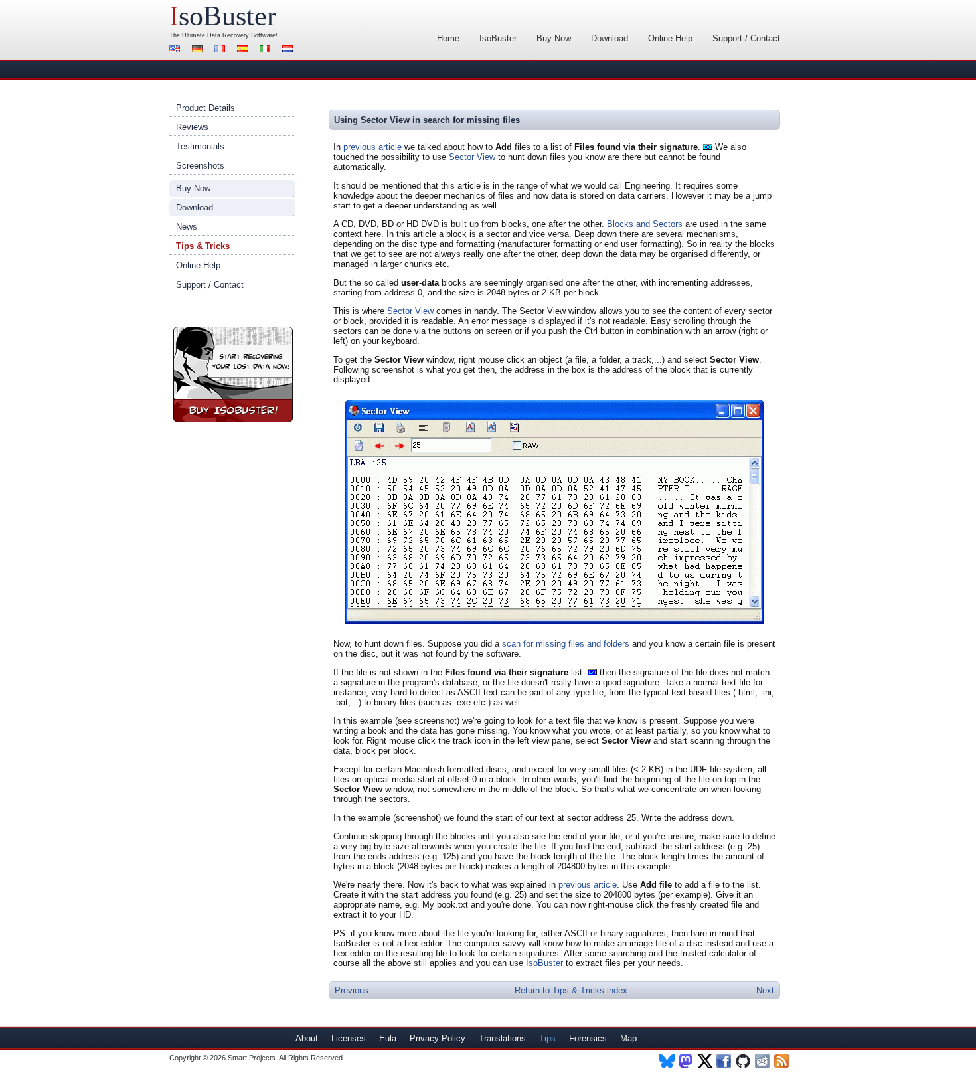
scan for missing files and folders (565, 644)
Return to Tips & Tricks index (571, 990)
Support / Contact (746, 38)
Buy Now (553, 38)
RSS (782, 1061)
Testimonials (200, 146)
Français (221, 50)
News (186, 227)
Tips (547, 1038)
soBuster (222, 16)
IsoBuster (498, 38)
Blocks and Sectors (645, 224)
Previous (351, 990)
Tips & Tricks (203, 246)
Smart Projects (252, 1058)
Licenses (348, 1038)
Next (765, 990)
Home (448, 38)
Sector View (472, 157)
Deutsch (199, 50)
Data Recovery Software (241, 35)
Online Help (670, 38)
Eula (387, 1038)
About (306, 1038)
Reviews (192, 127)
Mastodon (686, 1061)
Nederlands (289, 50)
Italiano (267, 50)
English (176, 50)
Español (244, 50)
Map (628, 1038)
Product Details (205, 108)
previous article (372, 147)
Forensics (588, 1038)
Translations (502, 1038)
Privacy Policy (437, 1038)
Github (744, 1061)
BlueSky (667, 1061)
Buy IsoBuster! (233, 374)
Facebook (724, 1061)
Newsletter (763, 1061)
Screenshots (200, 166)
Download (609, 38)
